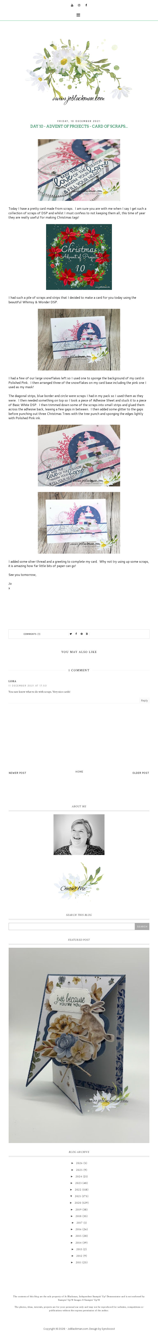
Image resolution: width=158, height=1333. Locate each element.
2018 (79, 1216)
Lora (12, 681)
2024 (79, 1176)
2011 (78, 1262)
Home (79, 771)
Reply (144, 700)
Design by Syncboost (102, 1328)
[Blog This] (87, 634)
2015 (79, 1236)
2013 (79, 1249)
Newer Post (17, 772)
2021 (78, 1196)
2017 (80, 1223)
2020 (78, 1203)
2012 (79, 1256)
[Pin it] (82, 634)
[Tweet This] (71, 634)
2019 (79, 1210)
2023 (78, 1183)
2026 (79, 1163)
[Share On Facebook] (76, 634)
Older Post (140, 772)
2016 (79, 1229)
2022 (78, 1190)
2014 (79, 1243)
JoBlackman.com (77, 1328)
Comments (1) (32, 634)
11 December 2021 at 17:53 (27, 685)
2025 (79, 1170)
